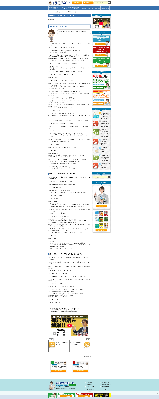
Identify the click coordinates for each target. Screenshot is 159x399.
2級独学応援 (90, 8)
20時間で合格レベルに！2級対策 (54, 8)
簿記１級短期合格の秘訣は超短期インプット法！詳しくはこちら (66, 308)
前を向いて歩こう (91, 389)
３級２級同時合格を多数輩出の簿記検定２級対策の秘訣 (64, 311)
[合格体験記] (77, 3)
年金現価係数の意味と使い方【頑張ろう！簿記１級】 (104, 115)
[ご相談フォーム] (88, 3)
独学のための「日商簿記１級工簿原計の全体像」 (104, 157)
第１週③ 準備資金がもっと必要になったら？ (76, 343)
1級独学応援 (97, 8)
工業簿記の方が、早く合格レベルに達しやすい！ (104, 141)
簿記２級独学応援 (106, 384)
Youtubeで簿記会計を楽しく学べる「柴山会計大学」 (63, 310)
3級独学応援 (83, 8)
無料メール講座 (90, 387)
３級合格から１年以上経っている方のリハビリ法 (104, 123)
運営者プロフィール (92, 382)
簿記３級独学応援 (106, 387)
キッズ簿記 (51, 19)
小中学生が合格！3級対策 (76, 8)
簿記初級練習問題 (105, 8)
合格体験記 (89, 384)
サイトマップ (105, 389)
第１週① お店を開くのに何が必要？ (62, 343)
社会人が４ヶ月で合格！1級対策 (66, 8)
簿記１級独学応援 (106, 382)
